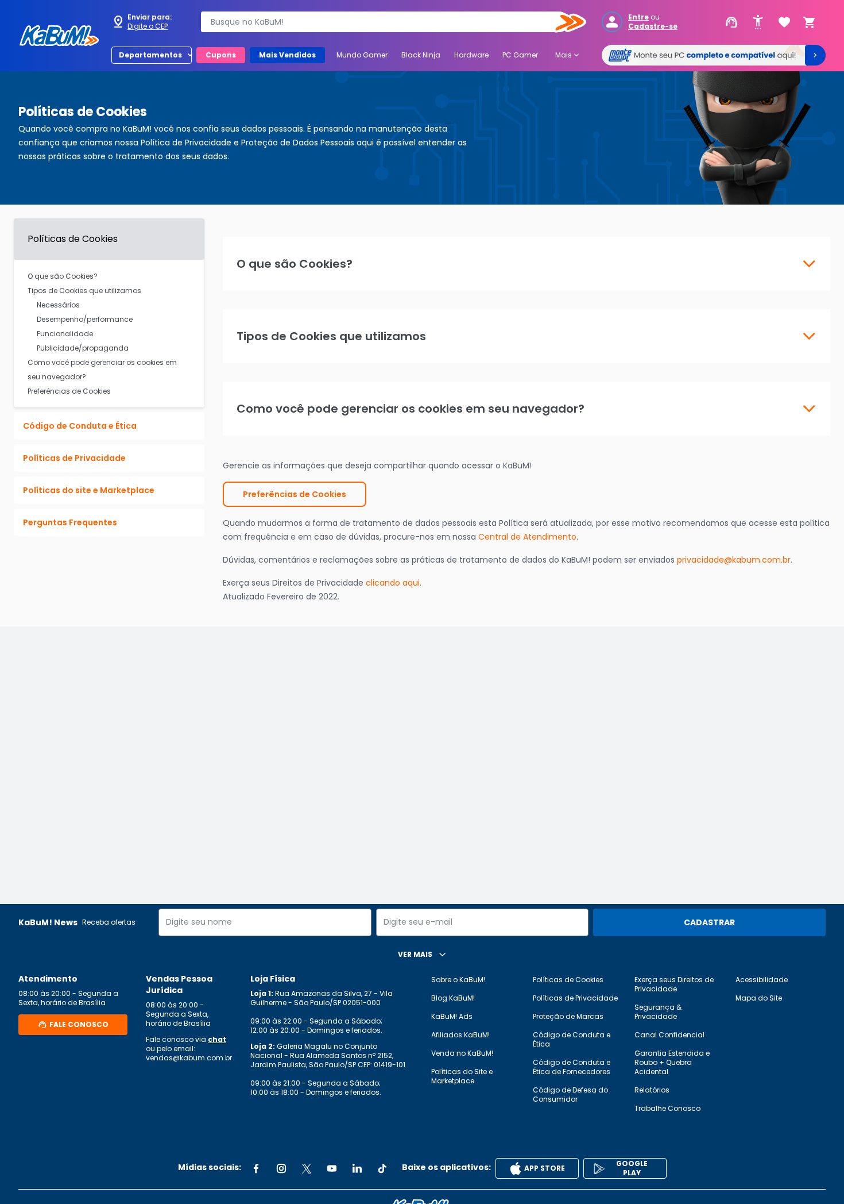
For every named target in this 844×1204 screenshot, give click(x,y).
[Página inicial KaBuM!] (59, 36)
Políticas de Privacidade (74, 458)
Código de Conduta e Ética (80, 426)
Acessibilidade (761, 979)
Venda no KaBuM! (462, 1053)
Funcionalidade (65, 333)
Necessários (58, 305)
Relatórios (651, 1090)
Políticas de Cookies (568, 979)
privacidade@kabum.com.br (734, 560)
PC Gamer (520, 55)
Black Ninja (420, 55)
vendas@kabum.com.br (189, 1058)
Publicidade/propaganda (83, 348)
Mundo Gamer (362, 55)
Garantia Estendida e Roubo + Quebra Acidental (672, 1062)
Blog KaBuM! (453, 998)
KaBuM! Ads (452, 1016)
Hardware (471, 55)
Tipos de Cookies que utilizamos (84, 290)
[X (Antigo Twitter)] (306, 1168)
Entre (638, 17)
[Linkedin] (357, 1168)
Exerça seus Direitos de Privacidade (674, 984)
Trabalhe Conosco (667, 1108)
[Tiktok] (382, 1168)
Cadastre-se (652, 26)
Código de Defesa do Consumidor (570, 1094)
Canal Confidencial (669, 1035)
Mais (568, 55)
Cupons (221, 55)
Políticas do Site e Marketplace (462, 1076)
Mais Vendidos (287, 55)
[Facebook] (256, 1168)
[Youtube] (332, 1168)
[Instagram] (281, 1168)
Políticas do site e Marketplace (88, 490)
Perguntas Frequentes (70, 522)
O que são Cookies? (63, 276)
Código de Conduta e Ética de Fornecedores (571, 1066)
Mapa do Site (758, 998)
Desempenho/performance (85, 319)
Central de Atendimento (527, 537)
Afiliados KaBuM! (460, 1035)
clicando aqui (393, 582)
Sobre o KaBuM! (458, 979)
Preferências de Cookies (69, 391)
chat (217, 1039)
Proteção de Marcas (568, 1016)
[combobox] (385, 21)
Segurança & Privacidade (658, 1011)
